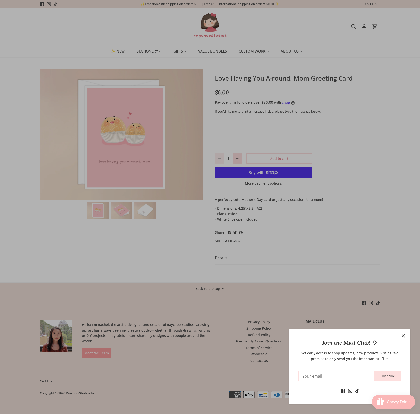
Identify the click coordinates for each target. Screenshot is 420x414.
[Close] (403, 336)
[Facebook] (343, 390)
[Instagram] (350, 390)
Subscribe (387, 376)
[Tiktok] (357, 390)
